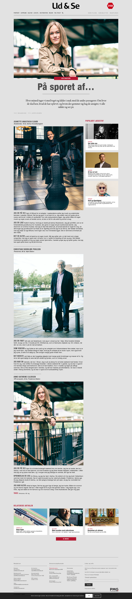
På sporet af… (66, 86)
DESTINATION (66, 78)
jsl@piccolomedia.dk (54, 578)
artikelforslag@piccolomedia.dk (21, 584)
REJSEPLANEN (114, 13)
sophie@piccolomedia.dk (37, 570)
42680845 (73, 580)
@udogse (96, 574)
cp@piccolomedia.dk (72, 579)
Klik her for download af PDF (56, 569)
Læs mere (97, 595)
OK (89, 595)
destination (22, 493)
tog (28, 493)
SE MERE (66, 539)
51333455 (73, 574)
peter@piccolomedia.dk (19, 575)
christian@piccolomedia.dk (73, 573)
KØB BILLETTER (103, 13)
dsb (26, 493)
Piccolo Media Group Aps (55, 573)
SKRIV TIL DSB (92, 13)
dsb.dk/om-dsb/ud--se (105, 572)
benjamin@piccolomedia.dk (20, 580)
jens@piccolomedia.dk (19, 570)
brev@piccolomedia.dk (19, 588)
